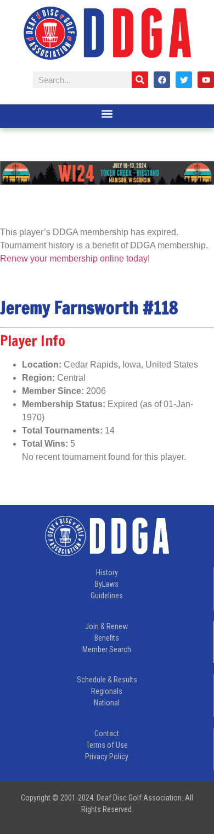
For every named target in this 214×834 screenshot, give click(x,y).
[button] (107, 113)
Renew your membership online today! (75, 258)
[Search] (140, 79)
